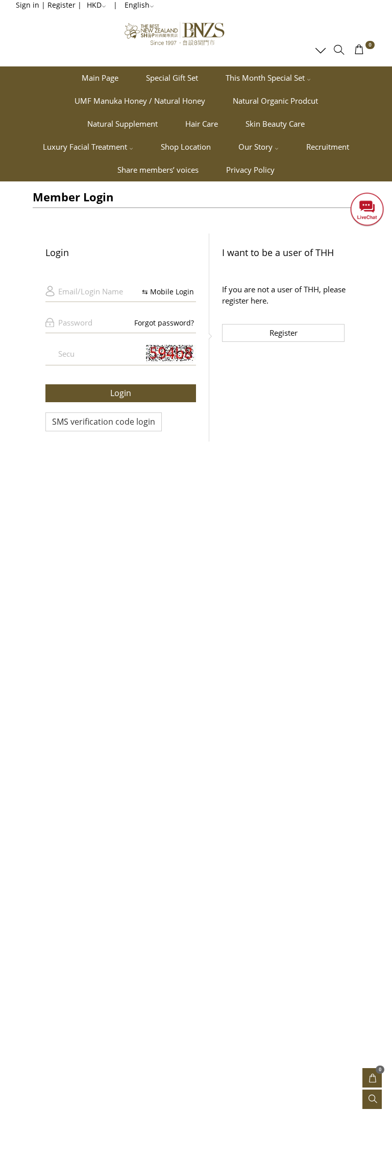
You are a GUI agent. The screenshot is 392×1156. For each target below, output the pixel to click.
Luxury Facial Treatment (86, 147)
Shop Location (186, 147)
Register (284, 333)
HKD (94, 5)
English (137, 5)
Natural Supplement (122, 124)
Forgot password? (164, 323)
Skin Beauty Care (275, 124)
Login (120, 393)
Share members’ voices (158, 170)
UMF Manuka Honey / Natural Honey (140, 101)
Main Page (100, 78)
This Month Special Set (266, 78)
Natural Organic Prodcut (275, 101)
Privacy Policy (250, 170)
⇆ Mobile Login (168, 291)
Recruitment (327, 147)
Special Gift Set (172, 78)
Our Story (256, 147)
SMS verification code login (103, 421)
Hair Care (201, 124)
